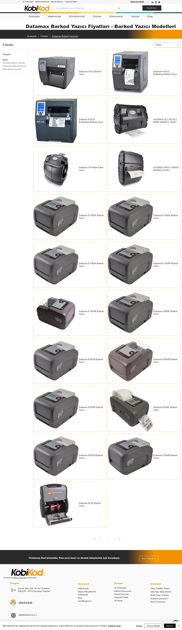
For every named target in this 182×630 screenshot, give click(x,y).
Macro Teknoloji (20, 578)
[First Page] (94, 539)
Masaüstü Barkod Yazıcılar (14, 63)
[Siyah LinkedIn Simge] (152, 2)
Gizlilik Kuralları (114, 625)
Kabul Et (169, 625)
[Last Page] (119, 539)
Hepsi (5, 60)
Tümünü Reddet (153, 625)
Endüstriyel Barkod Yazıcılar (14, 66)
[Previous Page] (100, 539)
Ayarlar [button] (139, 625)
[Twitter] (159, 2)
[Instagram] (156, 2)
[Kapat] (178, 626)
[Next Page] (114, 539)
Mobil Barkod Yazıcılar (12, 69)
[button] (151, 8)
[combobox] (167, 45)
